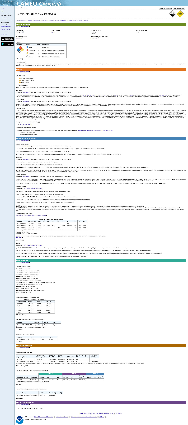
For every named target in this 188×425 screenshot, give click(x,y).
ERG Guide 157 (27, 92)
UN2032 (88, 95)
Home (2, 8)
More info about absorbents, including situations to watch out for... (95, 130)
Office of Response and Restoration (43, 417)
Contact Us (95, 413)
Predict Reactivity (5, 29)
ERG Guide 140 (163, 95)
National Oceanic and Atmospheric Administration (84, 417)
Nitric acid (18, 38)
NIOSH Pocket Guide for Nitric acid (32, 188)
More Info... (19, 237)
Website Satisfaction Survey (106, 413)
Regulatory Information (66, 20)
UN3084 (94, 95)
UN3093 (99, 95)
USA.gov (101, 417)
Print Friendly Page (179, 8)
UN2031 (131, 95)
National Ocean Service (62, 417)
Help (2, 11)
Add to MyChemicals (165, 8)
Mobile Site (4, 34)
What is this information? (22, 26)
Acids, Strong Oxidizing (26, 124)
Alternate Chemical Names (80, 20)
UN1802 (83, 95)
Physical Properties (54, 20)
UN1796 (104, 95)
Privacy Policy (87, 413)
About (81, 413)
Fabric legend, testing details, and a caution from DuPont (31, 215)
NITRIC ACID (94, 38)
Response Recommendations (40, 20)
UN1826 (116, 95)
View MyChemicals (6, 26)
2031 (53, 32)
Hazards (29, 20)
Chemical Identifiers (21, 20)
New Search (4, 18)
